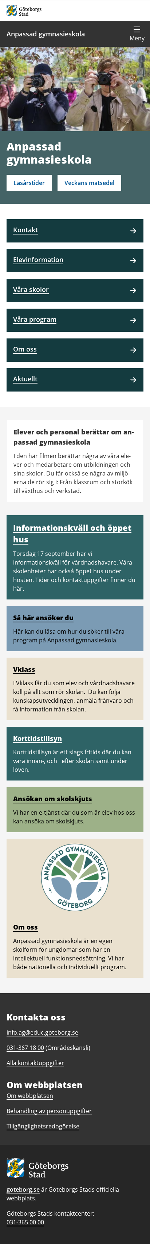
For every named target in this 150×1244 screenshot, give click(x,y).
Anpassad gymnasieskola (46, 33)
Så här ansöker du (43, 617)
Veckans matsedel (89, 183)
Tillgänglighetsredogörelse (43, 1126)
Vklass (24, 669)
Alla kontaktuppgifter (35, 1063)
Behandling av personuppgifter (49, 1111)
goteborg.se (23, 1189)
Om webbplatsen (30, 1096)
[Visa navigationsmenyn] (137, 34)
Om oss (25, 927)
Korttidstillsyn (37, 738)
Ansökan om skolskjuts (52, 798)
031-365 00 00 (25, 1222)
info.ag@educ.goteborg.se (42, 1032)
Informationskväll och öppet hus (72, 533)
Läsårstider (29, 183)
